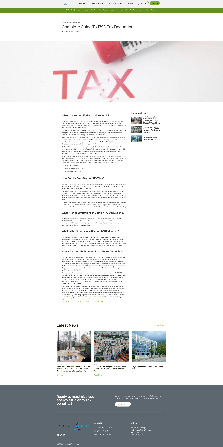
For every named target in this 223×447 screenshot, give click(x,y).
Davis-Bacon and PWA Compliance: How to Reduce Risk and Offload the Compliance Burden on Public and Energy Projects (152, 120)
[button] (82, 3)
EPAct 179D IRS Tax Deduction (71, 23)
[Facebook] (58, 435)
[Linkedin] (64, 435)
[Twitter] (61, 435)
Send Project (143, 3)
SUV (102, 302)
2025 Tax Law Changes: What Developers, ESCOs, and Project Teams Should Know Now (151, 129)
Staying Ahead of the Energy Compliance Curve (151, 138)
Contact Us (154, 3)
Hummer (70, 302)
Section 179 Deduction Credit (89, 302)
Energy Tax (81, 3)
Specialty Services (115, 3)
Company (130, 3)
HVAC (77, 302)
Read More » (61, 375)
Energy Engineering (97, 3)
